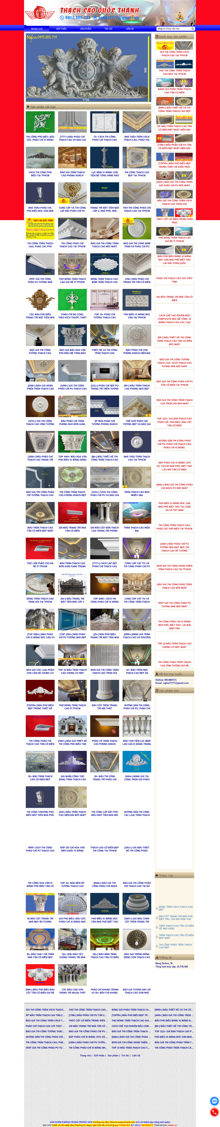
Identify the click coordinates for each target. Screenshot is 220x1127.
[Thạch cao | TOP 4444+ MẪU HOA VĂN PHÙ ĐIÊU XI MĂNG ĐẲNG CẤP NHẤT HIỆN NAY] (72, 442)
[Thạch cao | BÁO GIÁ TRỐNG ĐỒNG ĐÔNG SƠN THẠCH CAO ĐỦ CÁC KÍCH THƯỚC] (137, 939)
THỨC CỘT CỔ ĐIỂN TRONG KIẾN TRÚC (174, 221)
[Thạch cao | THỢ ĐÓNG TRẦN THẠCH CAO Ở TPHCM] (72, 691)
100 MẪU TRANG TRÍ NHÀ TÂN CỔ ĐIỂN (72, 529)
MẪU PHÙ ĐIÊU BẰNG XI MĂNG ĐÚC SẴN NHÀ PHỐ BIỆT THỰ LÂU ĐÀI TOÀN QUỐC (174, 260)
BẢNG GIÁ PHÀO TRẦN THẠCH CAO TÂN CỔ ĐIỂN (174, 91)
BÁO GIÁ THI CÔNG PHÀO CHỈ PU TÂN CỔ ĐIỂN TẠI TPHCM (174, 383)
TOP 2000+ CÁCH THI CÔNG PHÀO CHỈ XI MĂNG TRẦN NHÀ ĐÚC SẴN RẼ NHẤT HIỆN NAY (104, 600)
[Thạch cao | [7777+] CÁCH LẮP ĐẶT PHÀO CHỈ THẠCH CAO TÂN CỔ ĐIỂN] (104, 548)
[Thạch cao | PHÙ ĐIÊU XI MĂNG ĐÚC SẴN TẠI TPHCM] (137, 300)
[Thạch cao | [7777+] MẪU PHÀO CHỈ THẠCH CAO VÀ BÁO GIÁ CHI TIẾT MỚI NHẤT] (72, 122)
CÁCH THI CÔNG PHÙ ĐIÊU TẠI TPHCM (40, 174)
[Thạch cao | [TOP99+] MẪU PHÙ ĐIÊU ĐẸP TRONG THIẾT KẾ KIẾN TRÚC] (40, 691)
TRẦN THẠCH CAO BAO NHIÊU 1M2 (137, 494)
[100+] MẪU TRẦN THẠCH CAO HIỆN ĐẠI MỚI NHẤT (72, 813)
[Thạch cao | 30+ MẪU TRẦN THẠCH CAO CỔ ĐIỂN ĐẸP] (40, 762)
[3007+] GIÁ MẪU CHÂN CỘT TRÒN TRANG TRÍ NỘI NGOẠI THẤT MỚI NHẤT (136, 920)
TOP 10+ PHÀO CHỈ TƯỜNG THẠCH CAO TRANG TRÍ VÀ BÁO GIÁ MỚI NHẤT (105, 316)
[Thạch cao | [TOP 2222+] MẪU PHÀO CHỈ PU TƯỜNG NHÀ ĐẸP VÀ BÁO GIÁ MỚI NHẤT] (72, 619)
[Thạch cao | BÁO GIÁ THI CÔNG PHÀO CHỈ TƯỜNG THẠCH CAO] (40, 477)
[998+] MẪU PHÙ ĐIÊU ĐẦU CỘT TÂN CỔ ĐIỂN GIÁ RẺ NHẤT (40, 991)
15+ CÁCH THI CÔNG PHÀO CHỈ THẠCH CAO (104, 138)
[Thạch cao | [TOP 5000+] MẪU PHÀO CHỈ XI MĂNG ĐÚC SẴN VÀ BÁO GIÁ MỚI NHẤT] (40, 619)
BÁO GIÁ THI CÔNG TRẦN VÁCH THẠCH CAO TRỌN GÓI (174, 202)
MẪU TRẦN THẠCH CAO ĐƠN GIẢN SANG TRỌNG (72, 565)
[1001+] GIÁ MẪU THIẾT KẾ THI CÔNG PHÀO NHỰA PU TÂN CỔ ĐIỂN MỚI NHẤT (137, 849)
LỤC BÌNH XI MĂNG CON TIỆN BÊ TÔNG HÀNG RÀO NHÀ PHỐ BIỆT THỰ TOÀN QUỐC (104, 174)
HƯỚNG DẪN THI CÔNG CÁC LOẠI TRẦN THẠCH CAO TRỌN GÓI (137, 814)
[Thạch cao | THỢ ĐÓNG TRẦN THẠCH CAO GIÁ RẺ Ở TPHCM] (72, 264)
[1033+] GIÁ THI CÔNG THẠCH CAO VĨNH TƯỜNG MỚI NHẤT (40, 423)
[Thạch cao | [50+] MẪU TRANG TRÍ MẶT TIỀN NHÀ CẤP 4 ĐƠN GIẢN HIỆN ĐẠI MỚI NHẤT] (72, 584)
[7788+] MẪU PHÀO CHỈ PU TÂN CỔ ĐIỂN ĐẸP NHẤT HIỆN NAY (174, 147)
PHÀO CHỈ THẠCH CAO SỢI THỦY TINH (174, 280)
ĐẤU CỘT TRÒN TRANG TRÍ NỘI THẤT (104, 707)
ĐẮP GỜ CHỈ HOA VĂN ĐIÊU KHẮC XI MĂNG (72, 849)
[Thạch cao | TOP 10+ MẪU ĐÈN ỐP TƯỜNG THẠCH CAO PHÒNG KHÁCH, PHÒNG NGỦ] (72, 868)
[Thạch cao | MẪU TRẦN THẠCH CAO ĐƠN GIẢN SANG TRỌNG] (72, 548)
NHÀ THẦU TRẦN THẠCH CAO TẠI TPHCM (137, 458)
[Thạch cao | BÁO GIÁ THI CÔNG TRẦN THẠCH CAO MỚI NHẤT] (104, 228)
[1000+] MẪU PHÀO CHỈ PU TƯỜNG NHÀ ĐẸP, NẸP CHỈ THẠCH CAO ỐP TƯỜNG (174, 547)
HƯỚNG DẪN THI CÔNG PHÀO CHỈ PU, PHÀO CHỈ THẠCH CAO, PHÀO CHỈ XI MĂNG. (137, 707)
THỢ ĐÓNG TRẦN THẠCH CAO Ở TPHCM (72, 707)
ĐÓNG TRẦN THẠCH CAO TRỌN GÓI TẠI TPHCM (40, 600)
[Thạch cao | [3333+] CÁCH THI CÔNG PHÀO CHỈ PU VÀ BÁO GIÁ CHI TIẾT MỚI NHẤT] (104, 477)
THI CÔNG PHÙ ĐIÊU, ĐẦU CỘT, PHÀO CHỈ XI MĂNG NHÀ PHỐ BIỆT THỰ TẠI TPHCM (40, 139)
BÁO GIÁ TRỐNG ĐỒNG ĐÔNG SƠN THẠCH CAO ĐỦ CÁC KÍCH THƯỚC (137, 956)
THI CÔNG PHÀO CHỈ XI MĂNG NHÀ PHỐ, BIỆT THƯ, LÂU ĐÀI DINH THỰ (174, 625)
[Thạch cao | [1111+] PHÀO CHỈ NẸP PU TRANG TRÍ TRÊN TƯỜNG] (104, 371)
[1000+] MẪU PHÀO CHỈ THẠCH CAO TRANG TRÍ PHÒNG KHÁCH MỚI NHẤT (40, 458)
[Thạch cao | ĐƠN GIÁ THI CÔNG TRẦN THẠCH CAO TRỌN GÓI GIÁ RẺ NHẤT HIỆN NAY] (104, 655)
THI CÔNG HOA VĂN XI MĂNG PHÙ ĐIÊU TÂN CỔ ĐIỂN (40, 885)
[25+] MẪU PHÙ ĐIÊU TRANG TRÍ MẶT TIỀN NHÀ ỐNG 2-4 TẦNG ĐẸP (104, 636)
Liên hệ (130, 28)
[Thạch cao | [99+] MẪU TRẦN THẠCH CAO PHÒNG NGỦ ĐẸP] (137, 371)
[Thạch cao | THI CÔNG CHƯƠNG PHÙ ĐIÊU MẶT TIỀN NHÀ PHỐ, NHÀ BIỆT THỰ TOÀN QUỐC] (40, 797)
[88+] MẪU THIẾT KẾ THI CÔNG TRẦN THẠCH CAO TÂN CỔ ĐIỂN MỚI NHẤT (104, 458)
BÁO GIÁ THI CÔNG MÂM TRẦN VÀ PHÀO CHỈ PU (136, 245)
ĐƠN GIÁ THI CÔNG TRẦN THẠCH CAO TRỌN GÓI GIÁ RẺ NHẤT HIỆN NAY (105, 672)
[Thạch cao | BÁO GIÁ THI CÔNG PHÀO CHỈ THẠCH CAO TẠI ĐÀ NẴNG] (137, 868)
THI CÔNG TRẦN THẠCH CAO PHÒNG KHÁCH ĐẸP (72, 494)
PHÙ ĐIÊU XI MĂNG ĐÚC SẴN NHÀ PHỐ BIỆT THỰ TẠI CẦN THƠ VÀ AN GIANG (104, 920)
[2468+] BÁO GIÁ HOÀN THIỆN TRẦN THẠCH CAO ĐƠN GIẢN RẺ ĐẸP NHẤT (40, 387)
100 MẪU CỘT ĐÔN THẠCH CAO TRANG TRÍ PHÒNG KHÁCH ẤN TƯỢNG (104, 529)
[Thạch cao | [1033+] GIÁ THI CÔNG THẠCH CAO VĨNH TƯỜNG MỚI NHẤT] (40, 406)
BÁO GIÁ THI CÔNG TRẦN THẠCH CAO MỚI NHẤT (104, 245)
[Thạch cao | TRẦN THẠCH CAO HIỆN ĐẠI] (137, 513)
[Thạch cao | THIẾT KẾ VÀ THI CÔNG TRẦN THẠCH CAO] (104, 335)
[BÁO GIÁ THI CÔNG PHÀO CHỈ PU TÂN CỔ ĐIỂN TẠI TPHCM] (174, 789)
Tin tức (108, 28)
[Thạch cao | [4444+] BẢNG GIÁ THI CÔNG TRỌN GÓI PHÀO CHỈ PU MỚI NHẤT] (137, 762)
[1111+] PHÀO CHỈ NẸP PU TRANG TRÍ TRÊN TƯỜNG (105, 387)
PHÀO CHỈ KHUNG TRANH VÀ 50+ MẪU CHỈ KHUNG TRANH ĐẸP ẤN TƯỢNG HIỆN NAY (104, 991)
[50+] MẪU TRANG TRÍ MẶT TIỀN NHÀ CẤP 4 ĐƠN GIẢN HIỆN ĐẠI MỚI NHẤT (72, 600)
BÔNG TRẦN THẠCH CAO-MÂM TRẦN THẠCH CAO (104, 280)
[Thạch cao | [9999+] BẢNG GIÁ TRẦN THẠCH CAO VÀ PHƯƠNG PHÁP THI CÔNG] (137, 619)
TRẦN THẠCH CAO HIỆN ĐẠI (137, 529)
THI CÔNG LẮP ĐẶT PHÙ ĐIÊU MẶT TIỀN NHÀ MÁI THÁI (104, 814)
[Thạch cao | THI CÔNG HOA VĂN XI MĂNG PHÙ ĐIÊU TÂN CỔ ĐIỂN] (40, 868)
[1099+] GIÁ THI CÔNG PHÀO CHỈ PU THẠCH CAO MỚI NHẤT (72, 387)
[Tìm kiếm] (192, 29)
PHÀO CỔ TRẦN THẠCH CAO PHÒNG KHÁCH (104, 742)
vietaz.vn (172, 1125)
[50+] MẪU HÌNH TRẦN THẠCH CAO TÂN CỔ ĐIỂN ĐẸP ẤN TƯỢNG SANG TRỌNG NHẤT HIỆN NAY (105, 956)
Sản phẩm (85, 28)
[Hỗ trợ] (214, 1112)
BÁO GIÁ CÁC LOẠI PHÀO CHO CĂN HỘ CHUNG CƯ (40, 671)
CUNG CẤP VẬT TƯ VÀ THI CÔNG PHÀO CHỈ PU (137, 565)
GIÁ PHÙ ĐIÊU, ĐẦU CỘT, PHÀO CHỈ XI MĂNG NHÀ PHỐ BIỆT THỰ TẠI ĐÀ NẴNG (72, 920)
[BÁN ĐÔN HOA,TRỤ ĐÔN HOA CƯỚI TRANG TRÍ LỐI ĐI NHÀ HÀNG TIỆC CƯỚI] (174, 858)
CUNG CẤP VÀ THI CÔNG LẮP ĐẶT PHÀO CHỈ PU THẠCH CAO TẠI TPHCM (72, 210)
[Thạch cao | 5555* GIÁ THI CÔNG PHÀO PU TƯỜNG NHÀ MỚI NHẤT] (40, 264)
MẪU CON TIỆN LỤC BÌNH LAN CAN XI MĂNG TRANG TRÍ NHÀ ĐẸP (137, 743)
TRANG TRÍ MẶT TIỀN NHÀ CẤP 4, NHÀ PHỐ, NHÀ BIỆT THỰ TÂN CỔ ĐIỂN (104, 210)
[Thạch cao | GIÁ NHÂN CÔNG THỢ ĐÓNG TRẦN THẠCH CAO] (72, 762)
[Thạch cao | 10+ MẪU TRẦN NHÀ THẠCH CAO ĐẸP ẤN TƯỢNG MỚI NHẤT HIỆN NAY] (137, 655)
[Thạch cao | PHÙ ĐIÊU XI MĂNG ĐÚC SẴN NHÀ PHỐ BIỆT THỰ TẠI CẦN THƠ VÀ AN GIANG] (104, 904)
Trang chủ (37, 28)
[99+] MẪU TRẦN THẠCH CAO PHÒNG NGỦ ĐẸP (137, 387)
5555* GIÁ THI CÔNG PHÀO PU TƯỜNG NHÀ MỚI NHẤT (40, 281)
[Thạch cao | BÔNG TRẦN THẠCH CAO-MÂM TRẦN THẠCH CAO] (104, 264)
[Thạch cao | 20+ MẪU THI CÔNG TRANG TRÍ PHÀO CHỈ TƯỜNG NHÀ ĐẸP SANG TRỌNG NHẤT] (104, 762)
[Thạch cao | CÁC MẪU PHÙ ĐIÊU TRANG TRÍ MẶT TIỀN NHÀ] (40, 300)
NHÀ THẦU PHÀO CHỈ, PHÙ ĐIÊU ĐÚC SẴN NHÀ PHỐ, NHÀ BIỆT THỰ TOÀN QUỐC (40, 210)
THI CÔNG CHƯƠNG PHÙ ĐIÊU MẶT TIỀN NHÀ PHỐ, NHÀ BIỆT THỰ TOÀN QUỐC (40, 814)
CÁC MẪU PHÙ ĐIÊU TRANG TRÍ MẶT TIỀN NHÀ (40, 316)
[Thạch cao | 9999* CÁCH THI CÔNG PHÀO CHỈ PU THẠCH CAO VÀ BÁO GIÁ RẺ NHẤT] (40, 833)
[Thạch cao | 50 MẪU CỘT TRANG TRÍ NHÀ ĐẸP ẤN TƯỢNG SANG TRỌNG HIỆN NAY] (40, 904)
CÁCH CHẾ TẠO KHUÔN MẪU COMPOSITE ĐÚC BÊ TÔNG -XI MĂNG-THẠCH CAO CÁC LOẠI (174, 319)
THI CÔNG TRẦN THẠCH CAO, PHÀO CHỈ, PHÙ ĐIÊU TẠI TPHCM (40, 245)
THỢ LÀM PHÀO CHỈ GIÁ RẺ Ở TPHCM (40, 565)
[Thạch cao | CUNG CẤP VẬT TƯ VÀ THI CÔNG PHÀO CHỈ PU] (137, 548)
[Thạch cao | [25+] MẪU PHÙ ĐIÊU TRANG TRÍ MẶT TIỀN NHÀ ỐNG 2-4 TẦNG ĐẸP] (104, 619)
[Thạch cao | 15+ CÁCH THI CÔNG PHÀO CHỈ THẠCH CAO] (104, 122)
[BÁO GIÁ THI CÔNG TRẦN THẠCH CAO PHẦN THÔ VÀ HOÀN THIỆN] (174, 720)
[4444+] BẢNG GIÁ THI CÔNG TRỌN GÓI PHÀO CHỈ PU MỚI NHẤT (137, 778)
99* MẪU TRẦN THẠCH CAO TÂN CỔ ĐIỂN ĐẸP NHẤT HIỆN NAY (174, 128)
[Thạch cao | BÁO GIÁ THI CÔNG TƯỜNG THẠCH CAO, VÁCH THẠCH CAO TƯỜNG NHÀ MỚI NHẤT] (40, 335)
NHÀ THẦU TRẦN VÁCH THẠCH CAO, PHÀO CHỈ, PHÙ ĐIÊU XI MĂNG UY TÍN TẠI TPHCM (137, 139)
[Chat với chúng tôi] (214, 1101)
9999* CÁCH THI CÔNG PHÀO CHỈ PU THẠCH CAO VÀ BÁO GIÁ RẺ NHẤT (40, 849)
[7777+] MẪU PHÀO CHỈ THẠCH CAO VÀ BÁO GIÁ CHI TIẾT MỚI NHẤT (72, 139)
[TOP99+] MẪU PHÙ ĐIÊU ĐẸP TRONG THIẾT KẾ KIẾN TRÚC (40, 707)
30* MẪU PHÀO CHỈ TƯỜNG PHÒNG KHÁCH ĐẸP (104, 423)
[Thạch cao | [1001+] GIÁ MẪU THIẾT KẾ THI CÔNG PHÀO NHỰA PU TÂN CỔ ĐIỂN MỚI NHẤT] (137, 833)
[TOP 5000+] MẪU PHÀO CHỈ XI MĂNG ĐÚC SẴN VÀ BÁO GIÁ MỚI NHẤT (40, 636)
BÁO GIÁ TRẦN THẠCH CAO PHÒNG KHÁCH (72, 174)
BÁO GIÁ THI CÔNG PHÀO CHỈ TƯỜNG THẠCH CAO (40, 494)
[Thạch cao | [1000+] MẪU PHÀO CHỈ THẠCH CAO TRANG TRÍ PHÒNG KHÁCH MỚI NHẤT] (40, 442)
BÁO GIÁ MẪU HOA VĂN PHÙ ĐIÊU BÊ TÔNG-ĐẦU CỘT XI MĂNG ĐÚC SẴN (72, 352)
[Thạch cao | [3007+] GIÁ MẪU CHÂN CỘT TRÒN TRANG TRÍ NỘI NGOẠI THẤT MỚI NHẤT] (137, 904)
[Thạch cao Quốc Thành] (40, 12)
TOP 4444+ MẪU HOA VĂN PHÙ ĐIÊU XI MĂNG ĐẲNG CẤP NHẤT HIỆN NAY (72, 458)
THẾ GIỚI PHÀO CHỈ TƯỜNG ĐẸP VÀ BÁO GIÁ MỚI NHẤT (137, 423)
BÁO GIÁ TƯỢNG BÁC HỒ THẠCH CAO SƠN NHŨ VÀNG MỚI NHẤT (137, 991)
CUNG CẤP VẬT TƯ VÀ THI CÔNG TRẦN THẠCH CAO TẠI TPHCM (137, 600)
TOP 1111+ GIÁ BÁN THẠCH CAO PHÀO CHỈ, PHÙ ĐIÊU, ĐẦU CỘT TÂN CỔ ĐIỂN (174, 422)
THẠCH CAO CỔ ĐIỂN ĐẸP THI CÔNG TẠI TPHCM (104, 849)
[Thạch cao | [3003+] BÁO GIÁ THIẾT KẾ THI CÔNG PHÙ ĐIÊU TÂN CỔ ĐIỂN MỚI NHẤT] (72, 726)
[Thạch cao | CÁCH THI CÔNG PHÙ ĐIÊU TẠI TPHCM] (40, 157)
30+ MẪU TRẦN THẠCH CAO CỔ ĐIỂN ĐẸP (40, 778)
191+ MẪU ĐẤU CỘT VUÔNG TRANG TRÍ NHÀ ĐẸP (72, 956)
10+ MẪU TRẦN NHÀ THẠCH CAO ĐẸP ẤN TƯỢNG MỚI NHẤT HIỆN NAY (137, 672)
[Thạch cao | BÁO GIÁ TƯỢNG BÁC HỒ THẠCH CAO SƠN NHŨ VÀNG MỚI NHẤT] (137, 975)
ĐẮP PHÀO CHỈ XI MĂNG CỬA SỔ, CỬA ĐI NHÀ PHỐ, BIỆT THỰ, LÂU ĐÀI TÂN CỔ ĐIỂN (174, 466)
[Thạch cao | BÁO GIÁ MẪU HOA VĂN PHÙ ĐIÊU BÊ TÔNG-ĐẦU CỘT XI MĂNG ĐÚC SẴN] (72, 335)
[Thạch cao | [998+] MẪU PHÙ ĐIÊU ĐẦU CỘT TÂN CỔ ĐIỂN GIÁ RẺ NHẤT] (40, 975)
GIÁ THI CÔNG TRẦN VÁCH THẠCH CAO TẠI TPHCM (174, 54)
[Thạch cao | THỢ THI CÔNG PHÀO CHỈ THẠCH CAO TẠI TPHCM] (137, 193)
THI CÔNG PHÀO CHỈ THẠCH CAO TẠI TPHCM (72, 245)
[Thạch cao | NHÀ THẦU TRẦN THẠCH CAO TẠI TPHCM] (137, 442)
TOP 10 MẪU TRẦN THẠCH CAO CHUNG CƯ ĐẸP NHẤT (72, 672)
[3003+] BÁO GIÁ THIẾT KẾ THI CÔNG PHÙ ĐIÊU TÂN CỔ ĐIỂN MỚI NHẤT (72, 743)
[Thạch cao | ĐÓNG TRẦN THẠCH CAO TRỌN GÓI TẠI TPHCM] (40, 584)
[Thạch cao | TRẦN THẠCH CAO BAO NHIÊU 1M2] (137, 477)
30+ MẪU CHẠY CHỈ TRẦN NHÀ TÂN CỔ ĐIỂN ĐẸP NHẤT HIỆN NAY (40, 956)
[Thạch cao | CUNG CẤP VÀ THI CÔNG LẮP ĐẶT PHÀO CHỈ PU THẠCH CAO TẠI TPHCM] (72, 193)
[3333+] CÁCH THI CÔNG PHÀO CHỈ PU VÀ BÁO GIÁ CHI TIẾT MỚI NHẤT (104, 494)
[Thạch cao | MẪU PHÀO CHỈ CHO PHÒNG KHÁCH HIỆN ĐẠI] (137, 335)
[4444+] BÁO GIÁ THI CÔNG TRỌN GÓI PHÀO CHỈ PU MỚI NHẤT (174, 184)
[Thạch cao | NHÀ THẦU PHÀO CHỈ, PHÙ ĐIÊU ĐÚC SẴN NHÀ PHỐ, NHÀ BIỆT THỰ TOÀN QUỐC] (40, 193)
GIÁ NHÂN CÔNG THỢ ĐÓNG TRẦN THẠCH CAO (72, 778)
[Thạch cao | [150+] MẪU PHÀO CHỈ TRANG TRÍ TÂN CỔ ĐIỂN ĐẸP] (137, 264)
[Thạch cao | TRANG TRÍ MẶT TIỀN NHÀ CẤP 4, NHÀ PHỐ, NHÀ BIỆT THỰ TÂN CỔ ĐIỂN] (104, 193)
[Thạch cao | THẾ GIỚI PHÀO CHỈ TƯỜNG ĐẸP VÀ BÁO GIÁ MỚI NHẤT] (137, 406)
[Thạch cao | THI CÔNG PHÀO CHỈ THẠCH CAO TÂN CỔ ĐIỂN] (40, 726)
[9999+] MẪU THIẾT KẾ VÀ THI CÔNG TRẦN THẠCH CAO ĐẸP (174, 109)
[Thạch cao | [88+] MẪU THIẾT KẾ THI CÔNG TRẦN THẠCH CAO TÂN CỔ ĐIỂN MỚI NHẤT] (104, 442)
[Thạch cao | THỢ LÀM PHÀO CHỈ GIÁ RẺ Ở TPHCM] (40, 548)
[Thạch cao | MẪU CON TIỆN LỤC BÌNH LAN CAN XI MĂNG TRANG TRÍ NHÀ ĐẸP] (137, 726)
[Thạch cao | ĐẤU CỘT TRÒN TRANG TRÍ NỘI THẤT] (104, 691)
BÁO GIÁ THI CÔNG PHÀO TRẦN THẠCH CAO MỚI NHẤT (174, 586)
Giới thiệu (61, 28)
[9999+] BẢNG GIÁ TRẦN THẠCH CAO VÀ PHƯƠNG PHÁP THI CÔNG (137, 636)
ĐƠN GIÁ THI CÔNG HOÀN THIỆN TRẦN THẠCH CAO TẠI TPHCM (174, 568)
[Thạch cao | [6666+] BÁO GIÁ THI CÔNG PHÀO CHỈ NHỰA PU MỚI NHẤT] (104, 868)
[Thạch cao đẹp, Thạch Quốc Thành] (88, 67)
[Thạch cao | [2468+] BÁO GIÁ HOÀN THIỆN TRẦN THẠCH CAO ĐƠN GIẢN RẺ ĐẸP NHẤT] (40, 371)
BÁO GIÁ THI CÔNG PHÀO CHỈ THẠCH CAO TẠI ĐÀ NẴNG (137, 885)
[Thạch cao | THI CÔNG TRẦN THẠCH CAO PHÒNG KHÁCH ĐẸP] (72, 477)
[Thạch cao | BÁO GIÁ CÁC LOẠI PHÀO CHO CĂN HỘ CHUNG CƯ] (40, 655)
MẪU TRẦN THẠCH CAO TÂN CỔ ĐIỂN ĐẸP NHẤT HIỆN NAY (40, 529)
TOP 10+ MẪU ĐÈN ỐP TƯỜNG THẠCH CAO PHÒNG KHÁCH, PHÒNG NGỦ (72, 885)
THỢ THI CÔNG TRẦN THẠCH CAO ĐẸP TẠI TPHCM (174, 72)
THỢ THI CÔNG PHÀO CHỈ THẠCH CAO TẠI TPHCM (137, 209)
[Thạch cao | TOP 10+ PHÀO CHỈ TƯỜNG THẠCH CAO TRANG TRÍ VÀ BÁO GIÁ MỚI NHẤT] (104, 300)
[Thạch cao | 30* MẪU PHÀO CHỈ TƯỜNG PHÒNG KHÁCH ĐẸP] (104, 406)
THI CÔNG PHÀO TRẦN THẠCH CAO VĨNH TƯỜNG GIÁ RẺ (174, 664)
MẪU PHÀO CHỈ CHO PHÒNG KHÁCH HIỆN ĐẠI (136, 351)
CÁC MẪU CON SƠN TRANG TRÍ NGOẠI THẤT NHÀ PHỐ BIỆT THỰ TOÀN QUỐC (72, 991)
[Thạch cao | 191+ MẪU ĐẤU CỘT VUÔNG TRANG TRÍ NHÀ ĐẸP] (72, 939)
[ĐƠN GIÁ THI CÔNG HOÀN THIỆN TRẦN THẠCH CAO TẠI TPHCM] (174, 754)
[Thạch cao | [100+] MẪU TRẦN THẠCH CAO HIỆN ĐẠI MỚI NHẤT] (72, 797)
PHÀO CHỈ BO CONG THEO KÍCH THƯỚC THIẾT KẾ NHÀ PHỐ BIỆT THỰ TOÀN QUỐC (72, 316)
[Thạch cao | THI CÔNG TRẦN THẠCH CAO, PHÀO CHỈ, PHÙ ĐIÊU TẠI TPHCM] (40, 228)
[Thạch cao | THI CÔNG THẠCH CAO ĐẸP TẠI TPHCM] (137, 157)
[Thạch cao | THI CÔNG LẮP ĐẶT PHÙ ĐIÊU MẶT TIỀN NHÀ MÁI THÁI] (104, 797)
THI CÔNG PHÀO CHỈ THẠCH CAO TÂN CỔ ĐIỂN (40, 742)
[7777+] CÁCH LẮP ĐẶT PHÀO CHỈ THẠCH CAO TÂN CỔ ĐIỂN (104, 565)
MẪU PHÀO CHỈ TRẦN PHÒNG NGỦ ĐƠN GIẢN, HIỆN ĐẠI (72, 423)
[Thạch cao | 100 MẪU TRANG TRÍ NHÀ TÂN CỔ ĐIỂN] (72, 513)
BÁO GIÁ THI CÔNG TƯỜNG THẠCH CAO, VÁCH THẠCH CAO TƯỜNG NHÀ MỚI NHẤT (40, 352)
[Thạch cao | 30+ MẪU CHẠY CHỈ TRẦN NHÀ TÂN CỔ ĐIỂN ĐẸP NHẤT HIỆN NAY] (40, 939)
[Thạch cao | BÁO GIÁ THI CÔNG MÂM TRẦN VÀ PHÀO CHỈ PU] (137, 228)
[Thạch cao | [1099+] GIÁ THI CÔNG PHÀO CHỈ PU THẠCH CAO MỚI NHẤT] (72, 371)
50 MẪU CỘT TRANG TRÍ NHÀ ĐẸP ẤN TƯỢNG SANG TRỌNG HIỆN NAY (40, 920)
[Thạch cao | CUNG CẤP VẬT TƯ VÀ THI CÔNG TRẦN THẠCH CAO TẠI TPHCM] (137, 584)
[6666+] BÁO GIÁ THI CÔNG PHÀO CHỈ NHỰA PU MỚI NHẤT (104, 885)
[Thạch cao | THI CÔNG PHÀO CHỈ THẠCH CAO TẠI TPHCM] (72, 228)
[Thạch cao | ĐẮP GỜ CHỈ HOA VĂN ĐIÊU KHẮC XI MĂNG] (72, 833)
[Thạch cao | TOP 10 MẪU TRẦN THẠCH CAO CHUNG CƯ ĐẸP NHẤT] (72, 655)
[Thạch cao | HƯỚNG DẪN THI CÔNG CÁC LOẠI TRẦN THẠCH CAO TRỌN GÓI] (137, 797)
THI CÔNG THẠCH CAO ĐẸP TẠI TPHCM (137, 174)
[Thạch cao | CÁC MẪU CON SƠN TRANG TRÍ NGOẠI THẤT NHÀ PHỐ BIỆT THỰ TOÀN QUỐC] (72, 975)
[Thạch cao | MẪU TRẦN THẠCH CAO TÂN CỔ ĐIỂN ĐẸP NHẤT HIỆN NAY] (40, 513)
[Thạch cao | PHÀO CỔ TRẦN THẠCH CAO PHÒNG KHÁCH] (104, 726)
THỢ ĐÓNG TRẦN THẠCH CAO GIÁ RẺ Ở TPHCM (72, 280)
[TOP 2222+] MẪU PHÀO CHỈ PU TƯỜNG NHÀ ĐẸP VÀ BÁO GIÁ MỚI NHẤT (72, 636)
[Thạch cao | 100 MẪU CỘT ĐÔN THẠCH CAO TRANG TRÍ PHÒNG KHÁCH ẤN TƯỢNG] (104, 513)
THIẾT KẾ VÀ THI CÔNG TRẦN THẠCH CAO (104, 351)
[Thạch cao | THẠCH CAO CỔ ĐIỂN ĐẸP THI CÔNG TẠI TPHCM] (104, 833)
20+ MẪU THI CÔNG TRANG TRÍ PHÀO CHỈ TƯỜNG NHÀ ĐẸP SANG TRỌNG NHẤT (105, 778)
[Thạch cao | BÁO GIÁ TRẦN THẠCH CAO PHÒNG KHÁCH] (72, 157)
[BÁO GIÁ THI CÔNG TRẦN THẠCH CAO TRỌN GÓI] (174, 824)
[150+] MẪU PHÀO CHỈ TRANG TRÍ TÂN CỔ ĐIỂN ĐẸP (136, 281)
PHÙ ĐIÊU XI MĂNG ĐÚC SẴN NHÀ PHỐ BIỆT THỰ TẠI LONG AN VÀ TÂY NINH (174, 506)
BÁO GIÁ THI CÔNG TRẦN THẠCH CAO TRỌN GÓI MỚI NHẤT (174, 402)
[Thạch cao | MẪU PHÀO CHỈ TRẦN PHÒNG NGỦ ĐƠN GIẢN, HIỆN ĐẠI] (72, 406)
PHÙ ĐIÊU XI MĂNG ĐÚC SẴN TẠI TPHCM (137, 316)
